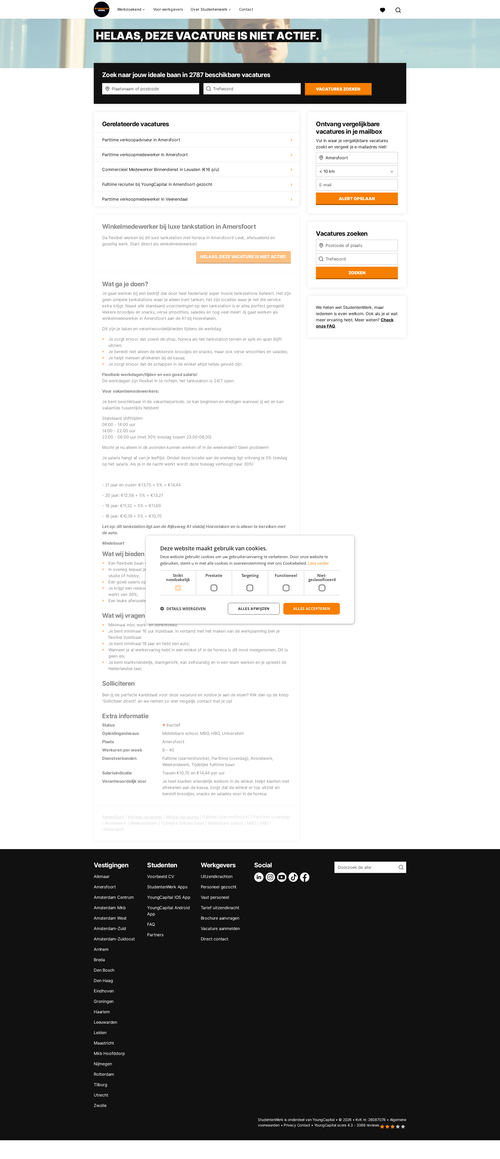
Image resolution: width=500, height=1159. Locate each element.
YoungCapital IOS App (168, 897)
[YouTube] (283, 877)
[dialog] (250, 580)
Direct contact (214, 938)
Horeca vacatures (145, 816)
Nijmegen (103, 1063)
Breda (99, 959)
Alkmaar (102, 876)
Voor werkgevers (168, 9)
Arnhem (101, 949)
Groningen (104, 1001)
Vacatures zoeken (338, 89)
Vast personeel (215, 897)
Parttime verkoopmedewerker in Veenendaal (145, 199)
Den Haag (103, 980)
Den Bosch (104, 970)
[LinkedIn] (260, 877)
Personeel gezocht (219, 886)
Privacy (290, 1125)
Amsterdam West (110, 918)
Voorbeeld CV (160, 876)
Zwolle (100, 1105)
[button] (183, 608)
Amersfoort (113, 816)
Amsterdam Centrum (114, 897)
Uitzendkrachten (217, 876)
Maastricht (104, 1043)
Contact (246, 9)
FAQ (151, 924)
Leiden (100, 1032)
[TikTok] (294, 877)
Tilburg (100, 1084)
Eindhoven (104, 991)
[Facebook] (305, 877)
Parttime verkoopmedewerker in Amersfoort (145, 154)
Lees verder (318, 563)
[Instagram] (271, 877)
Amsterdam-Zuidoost (114, 938)
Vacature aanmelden (220, 928)
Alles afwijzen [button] (254, 608)
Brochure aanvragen (220, 918)
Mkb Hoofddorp (109, 1053)
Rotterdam (104, 1074)
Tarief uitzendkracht (220, 907)
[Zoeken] (398, 9)
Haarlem (102, 1011)
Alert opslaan (357, 198)
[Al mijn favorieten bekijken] (382, 9)
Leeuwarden (105, 1022)
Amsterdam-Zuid (110, 928)
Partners (155, 934)
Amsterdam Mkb (110, 907)
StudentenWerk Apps (167, 886)
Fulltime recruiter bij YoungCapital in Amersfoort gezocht (157, 184)
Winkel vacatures (182, 816)
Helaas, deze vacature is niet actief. (243, 256)
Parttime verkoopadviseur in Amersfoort (141, 139)
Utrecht (101, 1095)
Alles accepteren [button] (311, 608)
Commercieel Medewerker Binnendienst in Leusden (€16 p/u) (160, 169)
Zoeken (357, 272)
